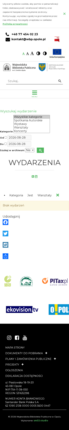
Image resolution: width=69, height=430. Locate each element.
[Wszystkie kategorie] (32, 117)
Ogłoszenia (14, 370)
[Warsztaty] (32, 127)
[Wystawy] (32, 124)
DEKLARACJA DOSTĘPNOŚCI (24, 376)
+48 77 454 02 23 (25, 34)
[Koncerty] (32, 131)
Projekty (12, 364)
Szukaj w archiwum (12, 150)
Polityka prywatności (15, 24)
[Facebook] (34, 222)
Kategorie (6, 131)
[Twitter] (34, 233)
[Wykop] (34, 245)
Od (2, 137)
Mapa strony (15, 347)
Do (2, 144)
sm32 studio (41, 420)
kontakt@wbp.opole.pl (29, 39)
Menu (35, 96)
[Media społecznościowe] (34, 256)
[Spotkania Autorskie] (32, 120)
